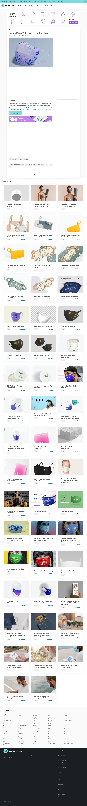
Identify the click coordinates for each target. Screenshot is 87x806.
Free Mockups (19, 5)
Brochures (5, 721)
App (49, 715)
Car (64, 721)
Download (15, 113)
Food (19, 730)
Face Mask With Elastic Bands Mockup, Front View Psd (16, 435)
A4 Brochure (35, 713)
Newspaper (66, 736)
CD (3, 723)
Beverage (20, 718)
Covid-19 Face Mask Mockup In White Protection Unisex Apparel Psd (70, 467)
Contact (32, 753)
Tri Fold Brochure (51, 743)
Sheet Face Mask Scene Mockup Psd (70, 435)
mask (39, 164)
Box (34, 720)
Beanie (65, 717)
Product (54, 1)
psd (47, 164)
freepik (30, 164)
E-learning (20, 726)
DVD (3, 726)
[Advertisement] (31, 83)
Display (34, 725)
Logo (38, 1)
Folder (4, 730)
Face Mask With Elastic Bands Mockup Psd (16, 404)
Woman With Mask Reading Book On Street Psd (70, 621)
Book (21, 1)
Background (35, 717)
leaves (34, 164)
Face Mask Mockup (43, 499)
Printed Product (67, 739)
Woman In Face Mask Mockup (43, 559)
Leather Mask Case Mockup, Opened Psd (43, 223)
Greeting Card (5, 731)
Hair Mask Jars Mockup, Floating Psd (16, 374)
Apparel (20, 159)
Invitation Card (22, 639)
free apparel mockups (24, 109)
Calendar (19, 721)
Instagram (5, 733)
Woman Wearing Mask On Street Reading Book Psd (16, 654)
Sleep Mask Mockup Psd (43, 284)
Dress (49, 725)
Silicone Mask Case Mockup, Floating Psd (70, 223)
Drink (65, 725)
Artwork (19, 717)
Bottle (19, 720)
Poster (49, 1)
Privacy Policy (33, 757)
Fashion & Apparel (36, 728)
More (40, 5)
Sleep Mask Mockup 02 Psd (70, 254)
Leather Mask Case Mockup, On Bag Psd (16, 223)
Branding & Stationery (68, 720)
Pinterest (19, 739)
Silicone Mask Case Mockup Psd (16, 254)
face (26, 164)
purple (50, 164)
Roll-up (34, 741)
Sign (58, 1)
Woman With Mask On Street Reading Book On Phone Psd (43, 654)
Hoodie (19, 731)
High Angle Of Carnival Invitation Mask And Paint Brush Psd (43, 621)
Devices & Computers (22, 725)
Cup (64, 723)
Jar (79, 359)
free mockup (14, 108)
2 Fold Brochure (21, 713)
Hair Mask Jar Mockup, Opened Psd (70, 343)
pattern (43, 164)
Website (4, 744)
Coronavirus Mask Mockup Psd (70, 559)
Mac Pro (4, 736)
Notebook (4, 738)
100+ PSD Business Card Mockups (8, 714)
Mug (42, 1)
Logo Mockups (61, 784)
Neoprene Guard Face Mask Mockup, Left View (43, 589)
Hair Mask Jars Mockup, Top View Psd (43, 374)
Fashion (19, 728)
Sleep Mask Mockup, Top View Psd (16, 284)
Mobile (78, 607)
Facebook (5, 728)
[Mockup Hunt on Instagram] (8, 1)
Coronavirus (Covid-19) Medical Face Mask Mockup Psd (16, 557)
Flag (49, 728)
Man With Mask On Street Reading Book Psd (70, 654)
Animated (35, 715)
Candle (34, 721)
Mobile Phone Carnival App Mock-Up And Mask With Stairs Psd (70, 589)
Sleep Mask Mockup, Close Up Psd (43, 254)
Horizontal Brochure (37, 731)
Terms (32, 755)
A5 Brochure (50, 713)
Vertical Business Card (68, 743)
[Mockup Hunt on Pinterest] (6, 1)
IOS (34, 733)
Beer (4, 718)
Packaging (20, 738)
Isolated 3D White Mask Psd (43, 314)
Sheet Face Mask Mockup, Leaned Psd (43, 435)
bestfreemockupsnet (19, 164)
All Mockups (12, 1)
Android (19, 715)
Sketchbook (20, 743)
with (10, 166)
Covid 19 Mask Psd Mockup (16, 314)
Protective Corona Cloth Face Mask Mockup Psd (43, 528)
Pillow (4, 739)
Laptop (34, 1)
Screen (49, 741)
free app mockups (47, 109)
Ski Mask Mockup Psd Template (16, 193)
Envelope (50, 726)
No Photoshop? (48, 5)
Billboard (35, 718)
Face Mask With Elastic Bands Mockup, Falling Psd (70, 404)
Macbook (20, 736)
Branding (50, 720)
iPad (59, 779)
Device (30, 1)
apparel (11, 164)
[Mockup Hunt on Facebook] (4, 1)
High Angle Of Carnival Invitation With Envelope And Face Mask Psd (16, 621)
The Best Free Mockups (31, 108)
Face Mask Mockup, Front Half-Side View (16, 589)
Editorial (34, 726)
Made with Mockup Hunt (31, 5)
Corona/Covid (35, 723)
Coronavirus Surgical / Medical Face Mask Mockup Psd (70, 528)
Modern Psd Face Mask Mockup (70, 374)
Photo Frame (66, 738)
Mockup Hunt (9, 801)
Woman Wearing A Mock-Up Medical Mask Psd (43, 403)
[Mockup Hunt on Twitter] (2, 1)
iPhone (49, 733)
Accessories (66, 713)
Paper (45, 1)
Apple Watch (5, 717)
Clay (19, 723)
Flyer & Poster (66, 728)
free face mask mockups (36, 109)
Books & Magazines (7, 720)
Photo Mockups (61, 792)
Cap (49, 721)
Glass (65, 730)
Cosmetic (25, 1)
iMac (65, 731)
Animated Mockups (61, 755)
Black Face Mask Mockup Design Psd (43, 467)
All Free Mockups (13, 159)
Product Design (21, 741)
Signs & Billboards (6, 743)
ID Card (49, 731)
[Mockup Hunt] (7, 5)
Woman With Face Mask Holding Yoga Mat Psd (43, 193)
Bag (17, 1)
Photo (49, 738)
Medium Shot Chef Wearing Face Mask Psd (16, 499)
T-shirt (61, 1)
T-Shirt (34, 743)
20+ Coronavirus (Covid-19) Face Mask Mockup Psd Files (16, 528)
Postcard (35, 739)
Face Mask (26, 159)
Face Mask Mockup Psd (70, 314)
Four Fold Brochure (37, 730)
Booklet (65, 718)
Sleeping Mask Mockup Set (70, 284)
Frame (49, 730)
